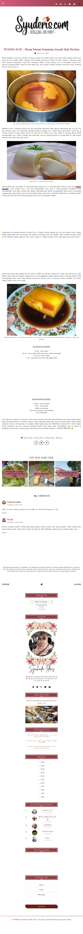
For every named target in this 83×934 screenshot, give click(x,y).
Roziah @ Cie (47, 810)
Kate (69, 920)
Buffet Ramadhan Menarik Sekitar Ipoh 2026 (42, 702)
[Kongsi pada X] (41, 443)
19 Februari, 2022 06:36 (15, 522)
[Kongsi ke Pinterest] (47, 443)
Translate (41, 609)
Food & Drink (39, 438)
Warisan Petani (47, 831)
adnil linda (47, 825)
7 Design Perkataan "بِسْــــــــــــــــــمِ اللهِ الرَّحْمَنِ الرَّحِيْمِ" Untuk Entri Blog (41, 735)
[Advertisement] (41, 214)
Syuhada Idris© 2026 (29, 920)
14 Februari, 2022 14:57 (14, 505)
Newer (5, 584)
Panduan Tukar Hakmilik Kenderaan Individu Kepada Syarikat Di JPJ (41, 747)
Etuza (47, 838)
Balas (4, 513)
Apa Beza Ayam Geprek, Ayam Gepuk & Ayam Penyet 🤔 (41, 741)
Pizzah (10, 519)
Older (77, 584)
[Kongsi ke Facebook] (36, 443)
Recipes (59, 438)
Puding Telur (50, 438)
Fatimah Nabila (14, 502)
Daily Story (28, 438)
